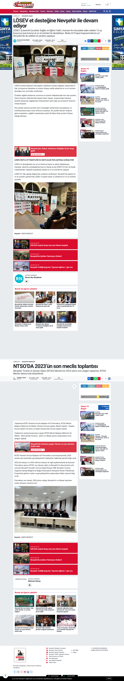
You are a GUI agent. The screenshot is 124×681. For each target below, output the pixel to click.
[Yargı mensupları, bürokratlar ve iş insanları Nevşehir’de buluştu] (66, 620)
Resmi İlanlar (76, 11)
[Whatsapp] (31, 671)
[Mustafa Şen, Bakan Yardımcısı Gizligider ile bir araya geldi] (45, 317)
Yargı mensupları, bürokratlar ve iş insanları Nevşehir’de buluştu (66, 629)
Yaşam (68, 11)
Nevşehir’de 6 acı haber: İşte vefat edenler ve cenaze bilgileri (24, 609)
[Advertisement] (45, 131)
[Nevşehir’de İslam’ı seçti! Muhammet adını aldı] (45, 297)
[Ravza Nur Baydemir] (19, 278)
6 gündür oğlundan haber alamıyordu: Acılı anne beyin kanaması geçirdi (66, 609)
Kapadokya (24, 11)
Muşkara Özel (34, 11)
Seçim (85, 11)
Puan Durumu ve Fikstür (56, 656)
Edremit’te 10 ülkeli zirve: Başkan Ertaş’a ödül (23, 325)
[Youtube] (24, 671)
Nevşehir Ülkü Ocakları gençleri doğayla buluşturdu (45, 628)
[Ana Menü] (109, 11)
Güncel (15, 11)
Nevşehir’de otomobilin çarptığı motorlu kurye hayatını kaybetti (64, 325)
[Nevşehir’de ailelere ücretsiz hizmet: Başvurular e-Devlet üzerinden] (24, 297)
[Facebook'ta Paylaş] (89, 40)
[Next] (28, 671)
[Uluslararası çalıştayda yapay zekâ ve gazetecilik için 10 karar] (66, 297)
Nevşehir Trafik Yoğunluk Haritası (59, 654)
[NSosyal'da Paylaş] (85, 40)
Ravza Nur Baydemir (33, 277)
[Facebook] (14, 671)
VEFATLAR (92, 11)
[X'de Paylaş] (91, 40)
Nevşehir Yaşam (27, 16)
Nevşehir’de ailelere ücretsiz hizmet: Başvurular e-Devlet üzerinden (24, 306)
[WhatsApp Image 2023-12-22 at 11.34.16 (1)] (45, 205)
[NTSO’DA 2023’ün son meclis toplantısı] (45, 402)
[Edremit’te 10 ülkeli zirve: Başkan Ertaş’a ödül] (24, 317)
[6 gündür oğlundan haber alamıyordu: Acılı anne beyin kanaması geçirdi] (66, 601)
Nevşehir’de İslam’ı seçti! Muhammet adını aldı (44, 305)
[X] (18, 671)
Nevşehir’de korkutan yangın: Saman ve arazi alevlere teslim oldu (24, 629)
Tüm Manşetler (53, 658)
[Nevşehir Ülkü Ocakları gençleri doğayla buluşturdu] (45, 620)
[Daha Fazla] (98, 40)
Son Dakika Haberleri (55, 660)
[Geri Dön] (5, 675)
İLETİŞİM (75, 650)
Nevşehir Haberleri (28, 361)
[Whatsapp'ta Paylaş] (95, 40)
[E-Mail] (26, 281)
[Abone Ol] (109, 41)
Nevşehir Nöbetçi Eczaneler (57, 648)
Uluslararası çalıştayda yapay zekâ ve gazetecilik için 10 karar (66, 306)
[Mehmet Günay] (21, 579)
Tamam (109, 678)
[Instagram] (21, 671)
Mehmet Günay (34, 581)
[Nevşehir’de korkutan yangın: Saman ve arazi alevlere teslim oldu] (24, 620)
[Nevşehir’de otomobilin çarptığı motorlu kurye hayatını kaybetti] (66, 317)
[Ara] (104, 11)
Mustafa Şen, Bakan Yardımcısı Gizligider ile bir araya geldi (44, 325)
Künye (74, 652)
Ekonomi (50, 11)
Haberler (16, 16)
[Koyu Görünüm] (107, 11)
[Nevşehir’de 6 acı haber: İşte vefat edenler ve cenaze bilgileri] (24, 601)
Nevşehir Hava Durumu (56, 650)
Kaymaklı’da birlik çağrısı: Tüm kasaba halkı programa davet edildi (45, 609)
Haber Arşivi (52, 662)
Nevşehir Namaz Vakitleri (56, 652)
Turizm (42, 11)
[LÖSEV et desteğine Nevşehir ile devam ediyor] (45, 64)
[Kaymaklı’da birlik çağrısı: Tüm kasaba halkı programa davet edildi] (45, 601)
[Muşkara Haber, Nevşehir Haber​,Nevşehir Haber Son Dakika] (23, 4)
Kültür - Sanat (59, 11)
